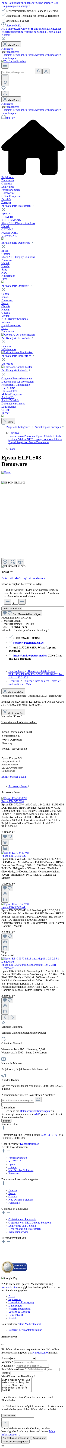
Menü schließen (16, 692)
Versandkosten (9, 1287)
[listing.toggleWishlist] (7, 837)
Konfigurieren (39, 1438)
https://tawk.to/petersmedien (30, 655)
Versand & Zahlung (35, 31)
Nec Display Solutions (20, 1170)
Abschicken (9, 1415)
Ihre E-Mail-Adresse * (14, 1369)
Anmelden (7, 48)
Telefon (6, 1372)
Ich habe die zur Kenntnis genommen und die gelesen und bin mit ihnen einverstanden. (31, 1114)
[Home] (33, 148)
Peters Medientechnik (29, 1324)
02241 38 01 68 (49, 1134)
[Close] (2, 558)
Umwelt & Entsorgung (33, 28)
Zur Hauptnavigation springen (29, 4)
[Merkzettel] (3, 89)
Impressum (14, 28)
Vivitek (22, 439)
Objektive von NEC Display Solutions (29, 1222)
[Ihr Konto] (4, 93)
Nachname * (8, 1365)
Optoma (13, 439)
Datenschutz (54, 28)
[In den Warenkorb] (4, 848)
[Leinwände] (17, 352)
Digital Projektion (18, 442)
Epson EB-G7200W (12, 801)
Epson (40, 436)
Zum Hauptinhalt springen (16, 2)
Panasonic (30, 436)
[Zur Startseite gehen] (13, 61)
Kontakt (5, 34)
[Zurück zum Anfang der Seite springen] (4, 1424)
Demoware (42, 442)
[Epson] (33, 472)
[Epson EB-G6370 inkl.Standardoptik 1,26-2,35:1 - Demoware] (33, 961)
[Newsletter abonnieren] (38, 1099)
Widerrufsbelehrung (12, 31)
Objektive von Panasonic (22, 1219)
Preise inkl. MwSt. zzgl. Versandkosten (23, 578)
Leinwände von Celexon (22, 1225)
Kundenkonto (40, 1352)
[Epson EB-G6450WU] (15, 852)
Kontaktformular (29, 1143)
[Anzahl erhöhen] (22, 602)
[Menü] (4, 66)
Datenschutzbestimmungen (35, 1110)
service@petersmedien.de (28, 642)
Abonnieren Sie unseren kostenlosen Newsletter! (28, 1094)
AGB (4, 28)
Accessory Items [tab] (17, 786)
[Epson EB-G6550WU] (15, 904)
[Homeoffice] (17, 366)
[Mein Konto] (3, 39)
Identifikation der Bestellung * (18, 1376)
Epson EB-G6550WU (13, 907)
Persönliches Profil (23, 54)
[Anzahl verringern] (7, 602)
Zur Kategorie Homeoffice (16, 355)
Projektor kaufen (17, 1157)
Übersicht (7, 54)
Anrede (5, 1358)
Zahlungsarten (53, 54)
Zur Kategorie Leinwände (16, 338)
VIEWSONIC (16, 1160)
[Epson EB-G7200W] (14, 798)
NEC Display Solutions (40, 439)
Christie (48, 436)
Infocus (58, 439)
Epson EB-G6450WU (13, 855)
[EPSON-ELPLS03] (13, 482)
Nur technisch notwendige (16, 1438)
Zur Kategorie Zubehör (14, 370)
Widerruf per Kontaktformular (25, 1329)
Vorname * (7, 1361)
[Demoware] (2, 282)
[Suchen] (38, 71)
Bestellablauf (54, 31)
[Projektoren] (2, 239)
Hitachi (57, 436)
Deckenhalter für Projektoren (24, 1228)
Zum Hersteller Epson (13, 776)
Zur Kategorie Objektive (15, 285)
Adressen (39, 54)
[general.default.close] (2, 1344)
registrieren (13, 51)
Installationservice (18, 1231)
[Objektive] (18, 334)
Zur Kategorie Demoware (16, 242)
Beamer (12, 1190)
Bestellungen (8, 58)
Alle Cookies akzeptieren (15, 1441)
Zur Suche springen (42, 2)
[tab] (36, 674)
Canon (12, 436)
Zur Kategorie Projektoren (16, 205)
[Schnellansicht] (4, 842)
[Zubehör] (2, 416)
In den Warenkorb (12, 608)
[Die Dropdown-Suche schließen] (45, 71)
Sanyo (20, 436)
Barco (32, 442)
